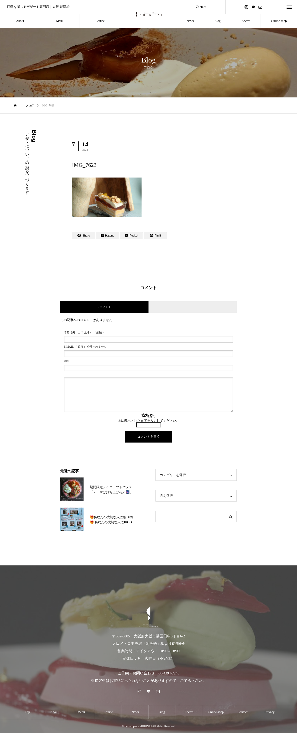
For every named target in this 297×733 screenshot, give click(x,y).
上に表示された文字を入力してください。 (148, 420)
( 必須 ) (83, 332)
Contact (201, 7)
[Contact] (260, 7)
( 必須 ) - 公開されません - (86, 346)
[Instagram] (246, 7)
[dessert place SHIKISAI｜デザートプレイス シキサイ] (148, 14)
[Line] (253, 7)
